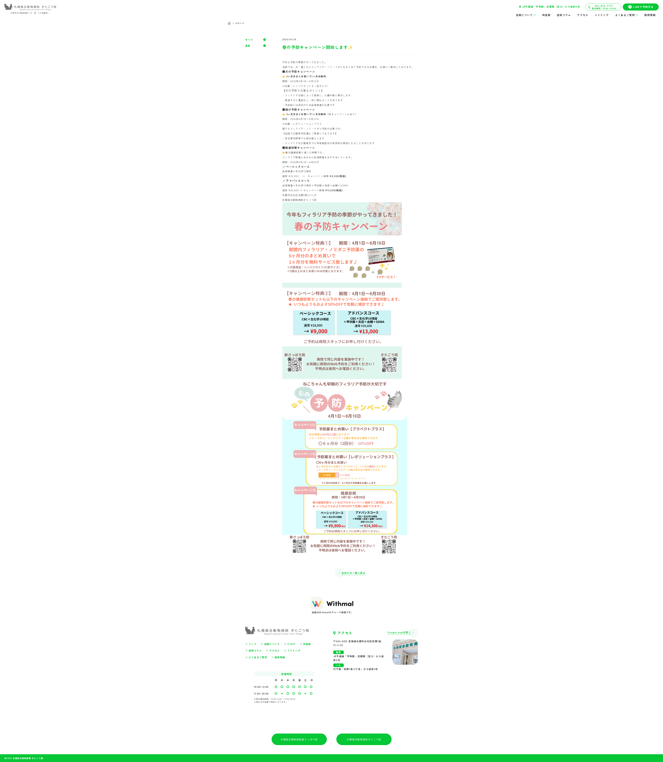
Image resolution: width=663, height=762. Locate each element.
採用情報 (650, 15)
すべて (249, 39)
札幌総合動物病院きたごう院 (364, 739)
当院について (272, 644)
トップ (253, 644)
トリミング (602, 15)
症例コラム (564, 15)
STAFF (291, 644)
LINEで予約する (643, 7)
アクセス (582, 15)
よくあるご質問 (258, 657)
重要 (248, 45)
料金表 (546, 15)
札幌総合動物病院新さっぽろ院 (299, 739)
